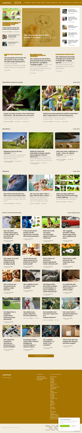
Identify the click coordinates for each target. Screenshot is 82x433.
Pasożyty (14, 22)
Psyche (72, 54)
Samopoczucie (53, 384)
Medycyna (52, 413)
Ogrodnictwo (67, 54)
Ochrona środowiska (60, 54)
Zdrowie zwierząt (6, 24)
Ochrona (52, 379)
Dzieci (51, 389)
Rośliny (11, 54)
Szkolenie (52, 381)
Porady (51, 378)
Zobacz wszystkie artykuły (74, 212)
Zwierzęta (13, 24)
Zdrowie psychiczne (6, 23)
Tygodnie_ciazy (53, 398)
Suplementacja (53, 392)
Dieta (31, 54)
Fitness (51, 385)
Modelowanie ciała (49, 426)
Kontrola (52, 395)
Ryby (5, 55)
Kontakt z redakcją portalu (6, 377)
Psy (51, 410)
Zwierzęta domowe (6, 25)
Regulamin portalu (41, 376)
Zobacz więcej (76, 82)
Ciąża (51, 400)
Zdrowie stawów (14, 23)
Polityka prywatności (42, 378)
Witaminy (52, 394)
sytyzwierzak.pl (6, 3)
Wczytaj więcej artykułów (41, 355)
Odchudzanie (53, 388)
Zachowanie (35, 54)
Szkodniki (52, 397)
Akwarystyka (7, 54)
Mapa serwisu (40, 379)
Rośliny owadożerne (18, 54)
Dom (51, 405)
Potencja (52, 402)
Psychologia (53, 411)
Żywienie (52, 401)
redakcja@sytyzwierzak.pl (14, 427)
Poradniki (52, 407)
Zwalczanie (52, 408)
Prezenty (52, 391)
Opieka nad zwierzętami (7, 22)
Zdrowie (18, 22)
